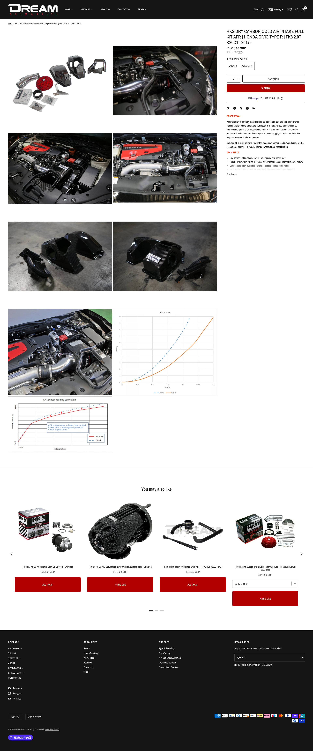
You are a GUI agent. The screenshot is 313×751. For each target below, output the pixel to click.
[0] (302, 9)
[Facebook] (229, 108)
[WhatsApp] (248, 108)
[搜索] (297, 9)
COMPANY (13, 642)
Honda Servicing (91, 653)
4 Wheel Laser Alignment (170, 658)
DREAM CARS (14, 673)
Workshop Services (167, 662)
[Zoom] (105, 35)
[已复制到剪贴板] (254, 108)
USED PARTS (14, 668)
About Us (88, 662)
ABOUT (11, 663)
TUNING (12, 653)
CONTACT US (14, 677)
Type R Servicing (166, 648)
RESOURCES (91, 642)
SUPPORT (164, 642)
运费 (240, 52)
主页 (10, 23)
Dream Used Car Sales (169, 667)
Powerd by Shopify (52, 729)
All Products (89, 658)
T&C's (86, 672)
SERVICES (13, 658)
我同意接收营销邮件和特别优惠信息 (255, 664)
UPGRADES (13, 648)
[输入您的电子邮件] (301, 657)
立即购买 (265, 88)
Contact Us (88, 667)
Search (87, 648)
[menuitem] (69, 9)
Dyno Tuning (164, 653)
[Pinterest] (242, 108)
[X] (235, 108)
